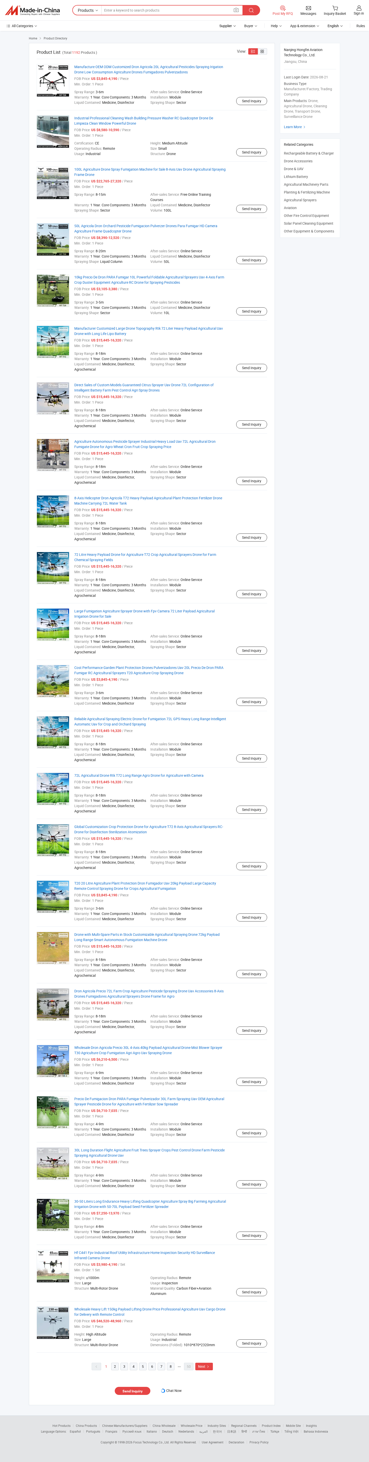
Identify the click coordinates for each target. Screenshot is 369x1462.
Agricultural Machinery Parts (306, 184)
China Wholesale (164, 1426)
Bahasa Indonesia (316, 1431)
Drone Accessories (298, 161)
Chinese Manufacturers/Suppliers (124, 1426)
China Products (86, 1426)
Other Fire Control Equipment (306, 215)
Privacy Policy (259, 1442)
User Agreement (212, 1442)
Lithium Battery (296, 176)
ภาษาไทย (258, 1431)
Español (75, 1431)
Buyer (248, 25)
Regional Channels (244, 1426)
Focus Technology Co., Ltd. (151, 1442)
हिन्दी (244, 1431)
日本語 (231, 1431)
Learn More (295, 126)
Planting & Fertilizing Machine (307, 192)
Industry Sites (217, 1426)
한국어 (217, 1431)
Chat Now (174, 1390)
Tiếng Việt (291, 1431)
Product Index (271, 1426)
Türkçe (274, 1431)
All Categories (22, 25)
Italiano (152, 1431)
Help (274, 25)
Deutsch (167, 1431)
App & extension (302, 25)
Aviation (290, 207)
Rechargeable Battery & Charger (309, 153)
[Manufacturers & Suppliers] (32, 10)
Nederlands (186, 1431)
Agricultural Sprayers (300, 200)
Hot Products (61, 1426)
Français (111, 1431)
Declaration (236, 1442)
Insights (311, 1426)
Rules (360, 25)
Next (204, 1366)
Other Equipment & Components (309, 231)
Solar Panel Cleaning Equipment (308, 223)
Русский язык (131, 1431)
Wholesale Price (191, 1426)
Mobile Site (293, 1426)
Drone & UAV (293, 168)
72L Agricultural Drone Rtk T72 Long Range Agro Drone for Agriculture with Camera (139, 775)
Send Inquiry (251, 101)
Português (93, 1431)
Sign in (359, 13)
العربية (203, 1431)
